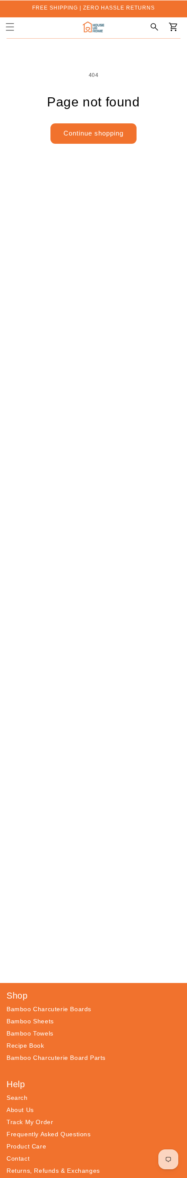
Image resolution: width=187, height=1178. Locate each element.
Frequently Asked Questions (49, 1134)
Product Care (26, 1146)
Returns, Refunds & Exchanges (53, 1170)
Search (17, 1097)
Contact (18, 1158)
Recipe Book (25, 1045)
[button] (10, 26)
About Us (20, 1109)
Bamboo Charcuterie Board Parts (56, 1057)
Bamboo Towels (30, 1033)
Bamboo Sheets (30, 1021)
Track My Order (30, 1121)
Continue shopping (93, 133)
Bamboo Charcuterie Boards (49, 1009)
